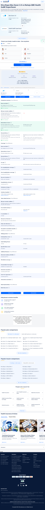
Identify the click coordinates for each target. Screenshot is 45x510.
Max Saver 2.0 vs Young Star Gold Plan (9, 348)
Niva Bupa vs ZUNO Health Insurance (30, 371)
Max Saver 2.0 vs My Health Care (30, 341)
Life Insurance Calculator (16, 465)
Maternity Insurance (35, 392)
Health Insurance (6, 87)
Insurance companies (26, 459)
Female (8, 43)
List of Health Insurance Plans (22, 392)
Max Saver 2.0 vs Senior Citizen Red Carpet (32, 343)
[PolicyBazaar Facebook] (18, 485)
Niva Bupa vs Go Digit (27, 373)
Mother (28, 58)
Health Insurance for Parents (35, 405)
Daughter (29, 53)
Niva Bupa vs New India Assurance (30, 378)
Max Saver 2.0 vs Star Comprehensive (31, 346)
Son (5, 53)
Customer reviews (25, 457)
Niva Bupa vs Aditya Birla (6, 366)
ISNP (34, 462)
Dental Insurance (5, 405)
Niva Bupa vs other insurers (15, 362)
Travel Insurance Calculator (16, 468)
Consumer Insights (25, 462)
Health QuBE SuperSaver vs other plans (29, 334)
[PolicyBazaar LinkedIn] (23, 485)
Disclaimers (3, 447)
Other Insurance (5, 463)
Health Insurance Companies (20, 399)
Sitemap (34, 457)
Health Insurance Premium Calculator (21, 405)
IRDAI (2, 490)
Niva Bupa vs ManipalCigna (6, 371)
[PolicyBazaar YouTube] (26, 485)
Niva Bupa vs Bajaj (26, 366)
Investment (4, 460)
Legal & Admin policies (37, 460)
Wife (28, 49)
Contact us (35, 463)
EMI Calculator (14, 462)
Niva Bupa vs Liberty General (29, 375)
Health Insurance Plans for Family (7, 399)
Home (2, 87)
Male (4, 43)
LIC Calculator (14, 463)
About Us (35, 456)
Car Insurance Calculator (16, 470)
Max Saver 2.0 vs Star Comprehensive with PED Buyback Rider (33, 349)
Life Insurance (4, 457)
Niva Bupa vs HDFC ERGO (6, 375)
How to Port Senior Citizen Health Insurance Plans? (28, 436)
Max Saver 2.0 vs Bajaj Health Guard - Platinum (11, 341)
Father (6, 58)
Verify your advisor (36, 465)
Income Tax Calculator (16, 459)
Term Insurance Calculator (16, 460)
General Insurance (5, 456)
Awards (23, 460)
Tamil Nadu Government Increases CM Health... (8, 436)
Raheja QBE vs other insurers (28, 362)
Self (5, 49)
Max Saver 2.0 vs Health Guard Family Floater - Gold (33, 338)
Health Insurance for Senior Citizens (35, 399)
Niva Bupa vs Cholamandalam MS (30, 368)
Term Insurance (5, 459)
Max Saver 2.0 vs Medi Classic (7, 343)
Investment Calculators (17, 456)
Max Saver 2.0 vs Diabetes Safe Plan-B (9, 346)
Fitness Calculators (16, 457)
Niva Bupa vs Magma (5, 378)
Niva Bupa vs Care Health (6, 368)
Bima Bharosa (5, 490)
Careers (34, 459)
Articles (23, 456)
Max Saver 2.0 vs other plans (13, 334)
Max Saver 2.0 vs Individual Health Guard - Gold (11, 337)
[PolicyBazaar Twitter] (21, 485)
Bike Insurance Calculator (16, 471)
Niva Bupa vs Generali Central (7, 373)
